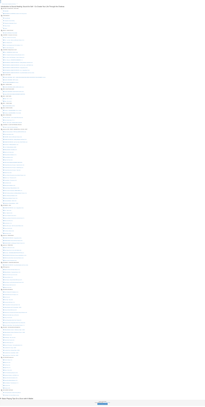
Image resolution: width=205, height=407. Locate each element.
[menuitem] (0, 2)
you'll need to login (107, 402)
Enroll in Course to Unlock (102, 403)
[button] (0, 0)
